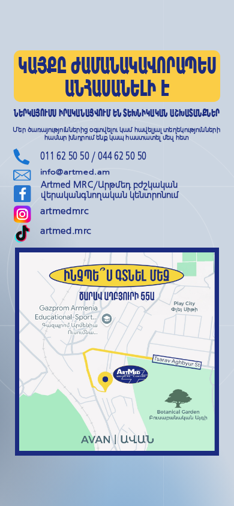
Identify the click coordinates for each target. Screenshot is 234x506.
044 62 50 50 (122, 155)
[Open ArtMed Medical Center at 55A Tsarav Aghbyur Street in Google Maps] (117, 351)
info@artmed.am (75, 172)
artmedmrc (64, 211)
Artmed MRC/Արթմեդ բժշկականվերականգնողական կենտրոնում (110, 189)
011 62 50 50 (64, 155)
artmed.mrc (65, 231)
